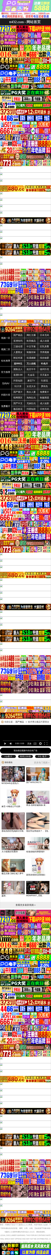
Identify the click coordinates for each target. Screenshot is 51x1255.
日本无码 (44, 335)
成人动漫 (44, 341)
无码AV (5, 383)
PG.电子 (42, 756)
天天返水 (44, 375)
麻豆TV (31, 380)
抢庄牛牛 (31, 369)
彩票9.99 (18, 375)
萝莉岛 (44, 386)
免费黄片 (44, 392)
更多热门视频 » (41, 762)
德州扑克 (44, 369)
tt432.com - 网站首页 (25, 22)
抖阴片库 (5, 395)
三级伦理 (18, 346)
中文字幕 (31, 346)
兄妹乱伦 (31, 403)
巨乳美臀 (44, 346)
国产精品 (18, 335)
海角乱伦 (31, 397)
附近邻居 (18, 358)
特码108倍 (25, 756)
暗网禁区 (18, 397)
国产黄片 (18, 392)
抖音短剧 (18, 380)
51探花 (44, 380)
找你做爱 (44, 358)
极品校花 (18, 409)
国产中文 (18, 403)
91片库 (18, 386)
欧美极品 (31, 341)
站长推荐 (5, 361)
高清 (29, 743)
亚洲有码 (18, 341)
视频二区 (5, 349)
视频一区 (5, 338)
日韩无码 (44, 409)
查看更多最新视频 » (26, 905)
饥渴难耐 (31, 358)
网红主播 (31, 335)
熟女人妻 (31, 392)
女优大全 (31, 386)
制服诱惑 (44, 397)
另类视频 (44, 352)
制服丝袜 (31, 352)
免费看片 (5, 406)
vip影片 (8, 756)
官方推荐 (5, 372)
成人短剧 (44, 403)
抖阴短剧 (31, 409)
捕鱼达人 (18, 369)
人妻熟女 (18, 352)
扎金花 (31, 375)
